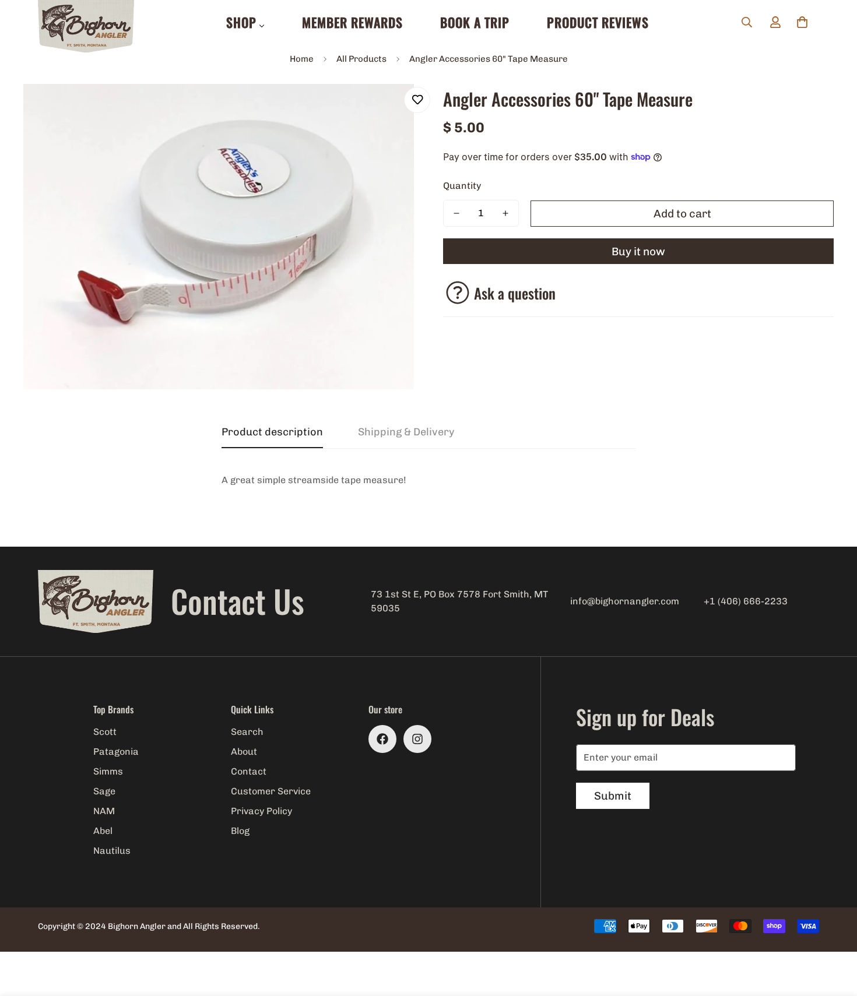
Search (247, 731)
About (244, 751)
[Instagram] (417, 739)
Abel (103, 830)
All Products (361, 59)
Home (302, 59)
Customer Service (271, 791)
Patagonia (116, 751)
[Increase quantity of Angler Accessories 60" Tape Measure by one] (505, 213)
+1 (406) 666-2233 (746, 601)
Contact (248, 771)
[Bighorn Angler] (86, 27)
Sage (104, 791)
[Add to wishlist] (417, 100)
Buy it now (638, 251)
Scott (105, 731)
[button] (802, 22)
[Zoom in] (389, 109)
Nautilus (112, 850)
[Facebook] (382, 739)
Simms (108, 771)
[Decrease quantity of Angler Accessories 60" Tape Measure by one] (456, 213)
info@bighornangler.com (624, 601)
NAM (104, 810)
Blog (240, 830)
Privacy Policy (261, 810)
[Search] (747, 22)
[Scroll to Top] (834, 932)
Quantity (462, 185)
